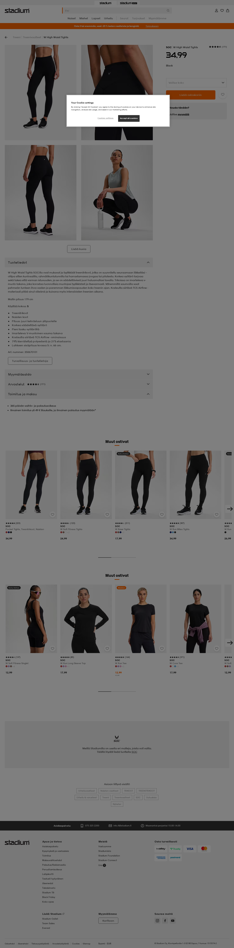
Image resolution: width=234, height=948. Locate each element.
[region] (118, 111)
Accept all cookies (129, 118)
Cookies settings (105, 118)
